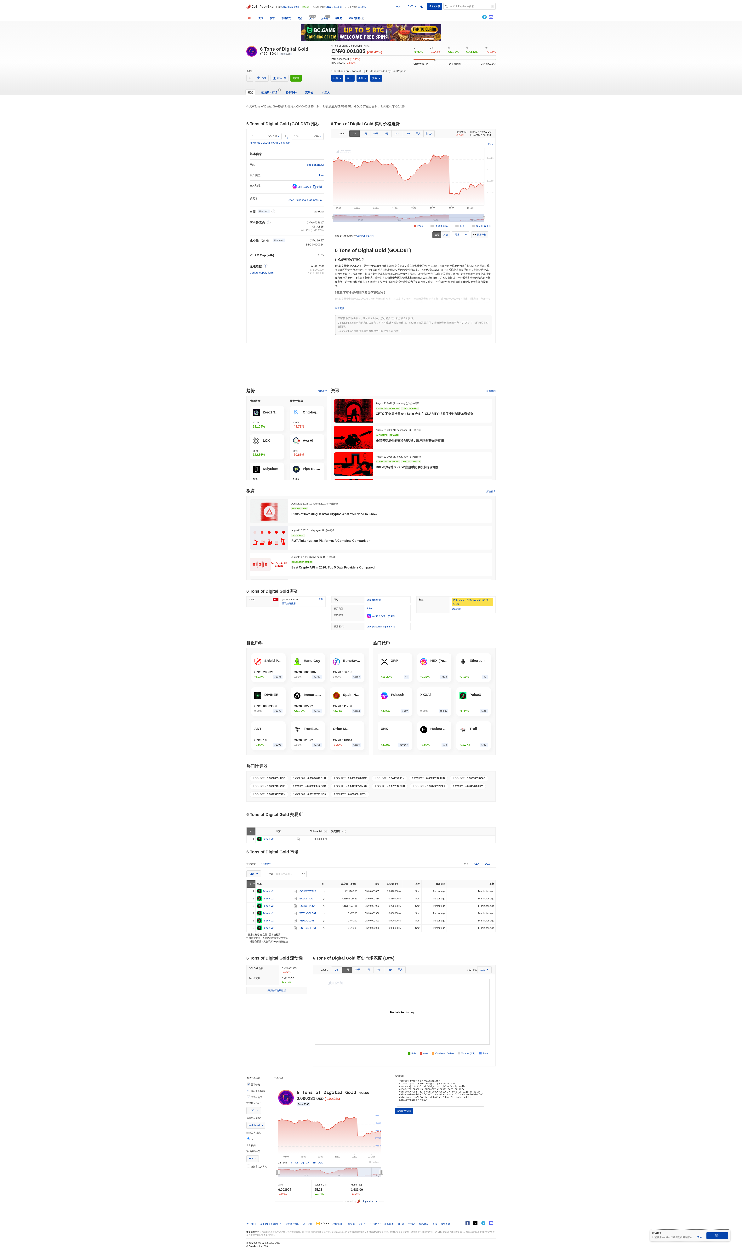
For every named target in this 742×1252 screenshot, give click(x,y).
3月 (386, 133)
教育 (272, 18)
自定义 (428, 133)
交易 (374, 78)
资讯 (260, 18)
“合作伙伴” (375, 1224)
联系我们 (337, 1224)
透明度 (338, 18)
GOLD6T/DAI (306, 898)
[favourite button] (249, 78)
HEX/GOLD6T (307, 920)
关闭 (717, 1235)
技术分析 (481, 234)
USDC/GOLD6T (308, 928)
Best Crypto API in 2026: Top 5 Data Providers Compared (333, 567)
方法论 (411, 1224)
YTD (407, 133)
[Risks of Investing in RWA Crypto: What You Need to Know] (269, 511)
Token (320, 175)
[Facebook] (467, 1223)
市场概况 (286, 18)
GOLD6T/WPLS (308, 891)
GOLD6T (272, 136)
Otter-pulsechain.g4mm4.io (305, 199)
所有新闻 (491, 391)
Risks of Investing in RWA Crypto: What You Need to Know (334, 514)
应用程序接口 (293, 1224)
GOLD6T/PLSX (307, 906)
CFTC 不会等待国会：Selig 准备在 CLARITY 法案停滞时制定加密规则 (424, 413)
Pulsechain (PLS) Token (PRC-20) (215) (471, 602)
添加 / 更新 (354, 18)
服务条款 (445, 1224)
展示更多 (339, 308)
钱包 (335, 78)
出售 (360, 78)
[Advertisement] (371, 367)
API (249, 18)
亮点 (300, 18)
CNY (316, 136)
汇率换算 (350, 1224)
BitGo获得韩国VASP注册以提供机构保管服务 (407, 467)
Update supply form (262, 272)
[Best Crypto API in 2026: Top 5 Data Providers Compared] (269, 564)
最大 (418, 133)
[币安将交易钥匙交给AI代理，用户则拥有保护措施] (353, 437)
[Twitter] (478, 17)
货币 (311, 18)
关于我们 (251, 1224)
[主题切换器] (421, 6)
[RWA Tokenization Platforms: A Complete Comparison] (269, 538)
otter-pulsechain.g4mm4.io (381, 626)
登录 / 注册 (434, 6)
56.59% (362, 7)
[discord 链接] (491, 17)
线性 (437, 234)
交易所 (324, 18)
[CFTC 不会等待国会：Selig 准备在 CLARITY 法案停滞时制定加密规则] (353, 411)
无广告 (362, 1224)
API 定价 (307, 1224)
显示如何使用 (289, 603)
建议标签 (456, 609)
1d (354, 133)
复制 (319, 186)
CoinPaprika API (365, 235)
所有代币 (389, 1224)
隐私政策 (423, 1224)
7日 (365, 133)
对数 (445, 234)
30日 (375, 133)
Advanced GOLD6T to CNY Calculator (270, 142)
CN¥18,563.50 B (290, 7)
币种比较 (281, 78)
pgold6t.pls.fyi (315, 164)
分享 (264, 78)
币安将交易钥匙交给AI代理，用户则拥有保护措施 (410, 440)
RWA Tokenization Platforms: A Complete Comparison (330, 540)
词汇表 (400, 1224)
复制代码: (400, 1076)
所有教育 (491, 491)
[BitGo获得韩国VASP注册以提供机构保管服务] (353, 464)
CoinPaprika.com (259, 6)
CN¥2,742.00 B (333, 7)
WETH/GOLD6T (308, 913)
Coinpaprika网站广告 (271, 1224)
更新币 (296, 78)
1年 (397, 133)
